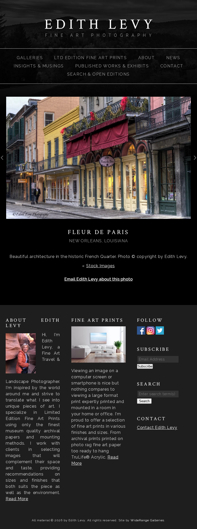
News (173, 57)
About (146, 57)
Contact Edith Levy (157, 427)
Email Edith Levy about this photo (98, 279)
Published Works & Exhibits (112, 66)
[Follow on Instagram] (150, 331)
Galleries (30, 57)
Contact (171, 66)
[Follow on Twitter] (160, 331)
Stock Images (100, 265)
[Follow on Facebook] (141, 331)
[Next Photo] (194, 162)
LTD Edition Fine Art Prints (90, 57)
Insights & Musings (39, 66)
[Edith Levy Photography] (98, 33)
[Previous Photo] (3, 162)
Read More (17, 498)
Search (144, 401)
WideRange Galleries (147, 520)
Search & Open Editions (98, 74)
